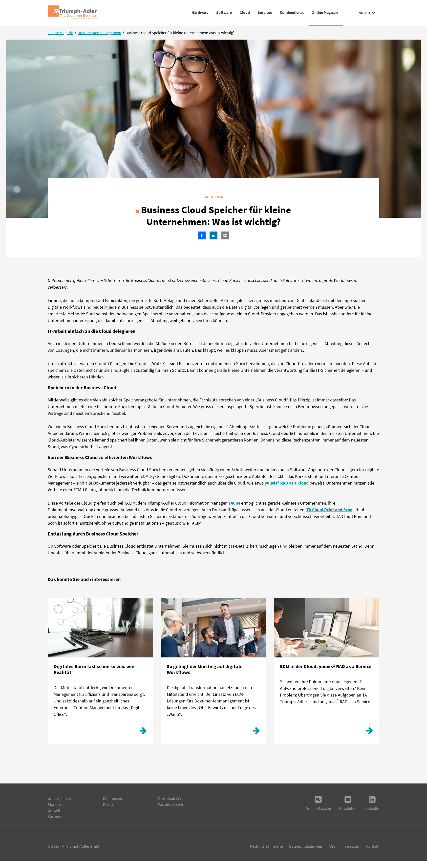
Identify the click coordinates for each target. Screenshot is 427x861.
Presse (108, 804)
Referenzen (112, 798)
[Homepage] (72, 12)
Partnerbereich (170, 804)
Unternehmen (59, 798)
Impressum (351, 846)
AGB (332, 846)
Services (265, 12)
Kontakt (372, 846)
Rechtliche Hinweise (266, 846)
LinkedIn (372, 808)
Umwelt (54, 810)
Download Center (172, 798)
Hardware (200, 12)
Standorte (56, 804)
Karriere (54, 816)
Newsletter (348, 808)
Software (224, 12)
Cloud (245, 12)
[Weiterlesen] (143, 732)
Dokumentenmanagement (99, 32)
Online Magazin (325, 12)
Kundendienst (292, 12)
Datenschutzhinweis (306, 846)
